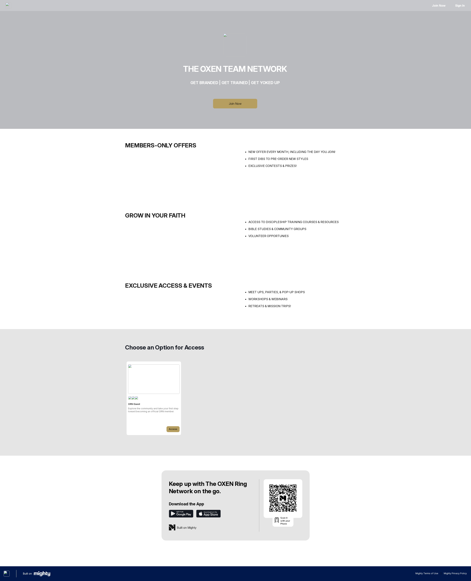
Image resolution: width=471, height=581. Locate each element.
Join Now (438, 5)
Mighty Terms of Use (426, 573)
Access (173, 429)
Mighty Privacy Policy (455, 573)
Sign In (460, 5)
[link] (154, 398)
